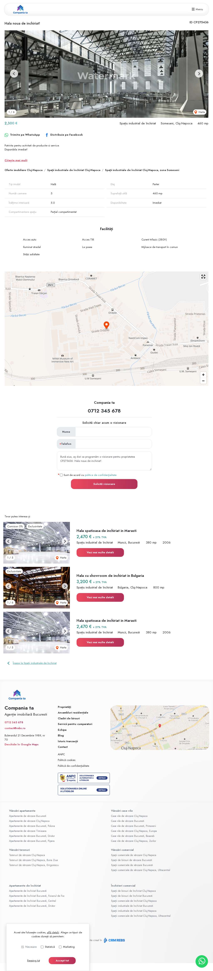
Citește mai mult (16, 160)
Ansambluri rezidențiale (73, 713)
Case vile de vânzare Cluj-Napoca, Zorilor (133, 841)
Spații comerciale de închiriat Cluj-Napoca (134, 901)
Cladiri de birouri (69, 718)
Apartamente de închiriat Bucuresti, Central (32, 901)
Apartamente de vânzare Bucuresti (27, 816)
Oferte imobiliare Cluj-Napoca (23, 170)
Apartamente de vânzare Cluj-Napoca (29, 821)
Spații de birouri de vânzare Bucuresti (131, 860)
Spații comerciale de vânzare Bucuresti (132, 865)
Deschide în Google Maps (21, 744)
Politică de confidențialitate (73, 766)
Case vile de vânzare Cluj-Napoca (129, 816)
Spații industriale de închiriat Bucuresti (132, 906)
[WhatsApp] (202, 961)
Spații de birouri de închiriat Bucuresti (131, 896)
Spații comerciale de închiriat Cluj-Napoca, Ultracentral (141, 916)
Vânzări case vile (122, 811)
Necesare (31, 947)
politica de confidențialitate (100, 475)
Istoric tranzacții (68, 741)
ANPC (61, 754)
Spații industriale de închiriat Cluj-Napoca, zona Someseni (142, 170)
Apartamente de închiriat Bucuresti (28, 891)
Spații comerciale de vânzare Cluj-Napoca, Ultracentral (140, 870)
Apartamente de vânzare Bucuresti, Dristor (32, 836)
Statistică (50, 947)
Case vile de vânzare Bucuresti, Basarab (132, 836)
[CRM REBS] (114, 940)
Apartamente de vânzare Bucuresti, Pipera (31, 841)
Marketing (69, 947)
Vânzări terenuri (19, 850)
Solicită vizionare (104, 484)
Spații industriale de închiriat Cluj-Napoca (73, 170)
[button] (14, 73)
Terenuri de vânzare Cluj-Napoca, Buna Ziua (33, 860)
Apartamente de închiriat (25, 886)
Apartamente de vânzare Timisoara (27, 831)
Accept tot (62, 960)
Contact (63, 747)
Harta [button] (201, 112)
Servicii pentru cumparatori (75, 724)
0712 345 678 (104, 410)
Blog (61, 735)
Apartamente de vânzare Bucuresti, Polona (32, 826)
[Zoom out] (203, 381)
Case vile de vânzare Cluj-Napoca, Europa (134, 831)
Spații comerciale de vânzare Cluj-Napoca (133, 855)
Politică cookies (66, 760)
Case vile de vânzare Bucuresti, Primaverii (133, 826)
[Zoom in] (203, 375)
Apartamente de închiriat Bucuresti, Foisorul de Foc (37, 896)
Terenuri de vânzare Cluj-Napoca (27, 855)
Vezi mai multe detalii (100, 552)
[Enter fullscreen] (203, 277)
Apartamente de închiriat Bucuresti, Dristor (32, 906)
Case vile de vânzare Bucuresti (127, 821)
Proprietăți (64, 707)
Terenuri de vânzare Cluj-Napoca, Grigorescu (34, 865)
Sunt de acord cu (90, 475)
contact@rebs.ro (15, 728)
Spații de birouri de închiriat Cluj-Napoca (133, 891)
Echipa (62, 730)
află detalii (53, 932)
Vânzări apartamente (22, 811)
